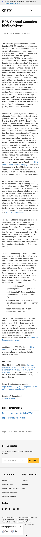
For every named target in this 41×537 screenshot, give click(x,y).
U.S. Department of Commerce (23, 524)
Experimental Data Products (14, 418)
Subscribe (33, 460)
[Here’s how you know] (20, 2)
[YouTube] (14, 509)
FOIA (14, 522)
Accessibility (6, 522)
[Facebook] (3, 509)
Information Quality (8, 517)
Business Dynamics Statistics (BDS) (17, 413)
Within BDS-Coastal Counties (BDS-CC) (17, 33)
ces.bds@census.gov (10, 398)
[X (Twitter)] (6, 509)
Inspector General (25, 522)
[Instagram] (18, 509)
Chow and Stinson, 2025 (15, 213)
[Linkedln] (10, 509)
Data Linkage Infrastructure (27, 517)
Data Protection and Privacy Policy (16, 520)
